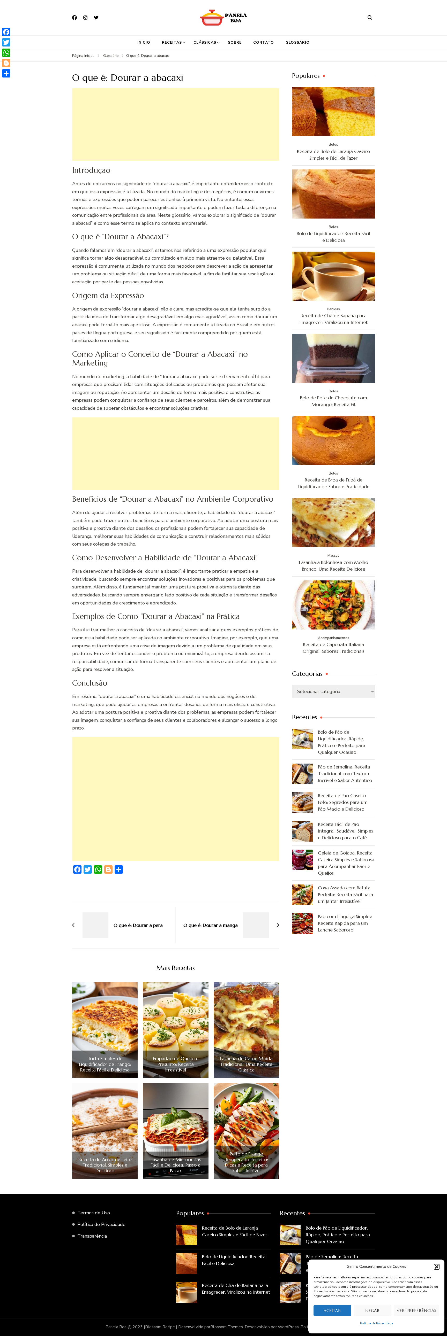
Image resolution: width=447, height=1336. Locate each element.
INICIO (143, 42)
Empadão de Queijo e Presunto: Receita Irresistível (175, 1064)
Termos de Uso (93, 1213)
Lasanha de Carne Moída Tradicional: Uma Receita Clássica (246, 1064)
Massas (333, 555)
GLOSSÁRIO (298, 42)
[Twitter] (6, 42)
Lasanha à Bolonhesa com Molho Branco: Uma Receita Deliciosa (333, 565)
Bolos (333, 144)
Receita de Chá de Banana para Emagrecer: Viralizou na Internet (334, 319)
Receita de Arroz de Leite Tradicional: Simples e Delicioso (105, 1165)
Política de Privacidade (376, 1323)
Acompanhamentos (333, 637)
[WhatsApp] (6, 53)
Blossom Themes (226, 1327)
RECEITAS (172, 42)
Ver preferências (416, 1310)
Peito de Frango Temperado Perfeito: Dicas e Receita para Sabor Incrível (246, 1162)
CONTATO (263, 42)
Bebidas (333, 309)
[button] (436, 1266)
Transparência (92, 1236)
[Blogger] (6, 63)
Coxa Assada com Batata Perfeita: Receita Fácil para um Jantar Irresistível (345, 894)
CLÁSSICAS (204, 42)
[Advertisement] (175, 124)
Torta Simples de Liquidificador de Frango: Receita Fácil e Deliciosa (105, 1064)
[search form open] (370, 17)
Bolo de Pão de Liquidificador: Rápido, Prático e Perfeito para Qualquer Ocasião (341, 742)
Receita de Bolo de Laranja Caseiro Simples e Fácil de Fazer (333, 154)
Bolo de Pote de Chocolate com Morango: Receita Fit (333, 401)
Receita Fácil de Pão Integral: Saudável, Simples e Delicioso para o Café (345, 831)
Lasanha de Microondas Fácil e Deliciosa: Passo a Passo (176, 1165)
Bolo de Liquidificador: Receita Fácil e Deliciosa (333, 236)
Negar (372, 1310)
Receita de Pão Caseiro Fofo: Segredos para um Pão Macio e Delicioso (343, 802)
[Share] (6, 73)
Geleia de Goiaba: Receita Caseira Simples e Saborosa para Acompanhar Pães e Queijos (346, 863)
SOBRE (235, 42)
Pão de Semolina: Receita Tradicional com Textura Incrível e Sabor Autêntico (345, 773)
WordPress (288, 1327)
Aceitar (332, 1310)
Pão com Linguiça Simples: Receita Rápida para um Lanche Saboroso (345, 923)
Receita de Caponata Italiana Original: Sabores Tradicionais (333, 647)
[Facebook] (6, 32)
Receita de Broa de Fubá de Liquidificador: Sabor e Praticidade (333, 483)
